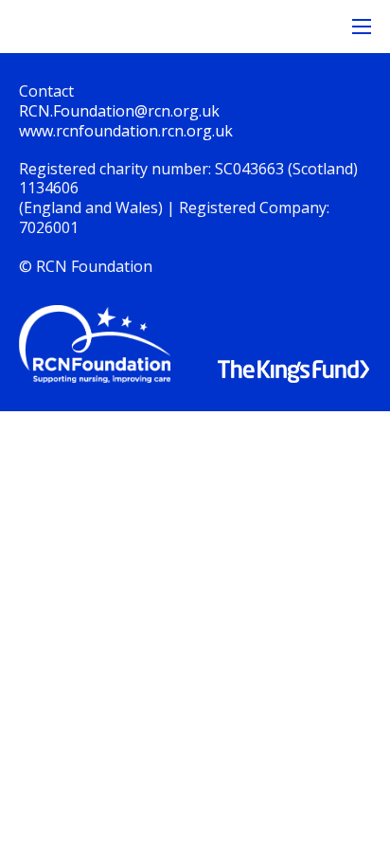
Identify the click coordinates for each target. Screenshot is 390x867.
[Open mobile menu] (361, 26)
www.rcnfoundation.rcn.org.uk (126, 130)
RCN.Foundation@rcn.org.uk (119, 110)
